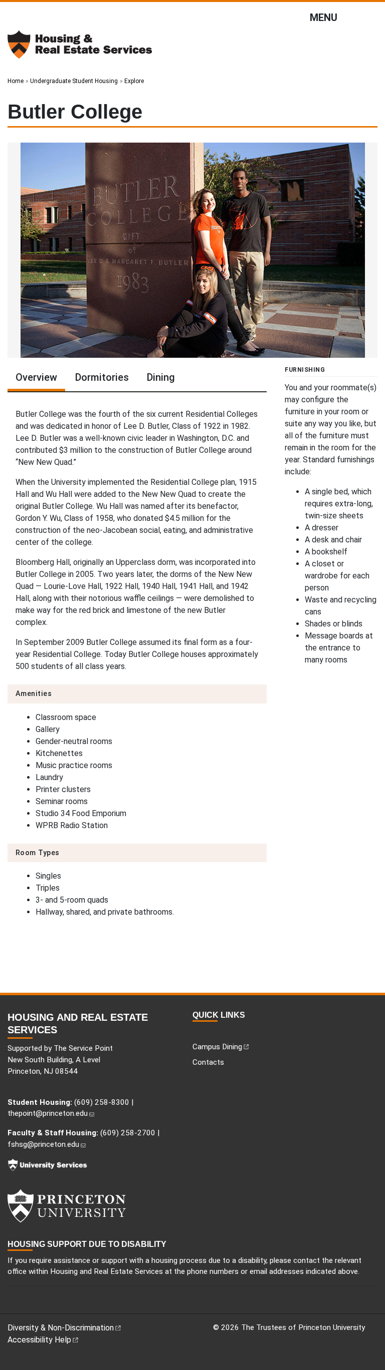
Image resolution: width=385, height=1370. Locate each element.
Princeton (100, 1205)
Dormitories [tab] (102, 377)
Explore (134, 81)
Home (16, 81)
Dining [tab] (161, 377)
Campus (217, 1046)
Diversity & (61, 1327)
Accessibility (39, 1339)
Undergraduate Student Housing (74, 81)
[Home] (80, 48)
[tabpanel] (137, 665)
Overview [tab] (36, 377)
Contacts (208, 1062)
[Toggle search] (371, 15)
